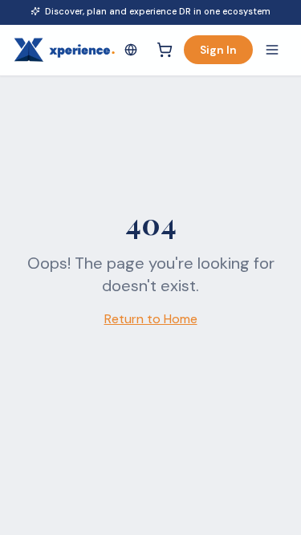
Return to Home (150, 318)
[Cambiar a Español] (130, 49)
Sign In (218, 50)
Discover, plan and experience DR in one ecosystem (157, 11)
